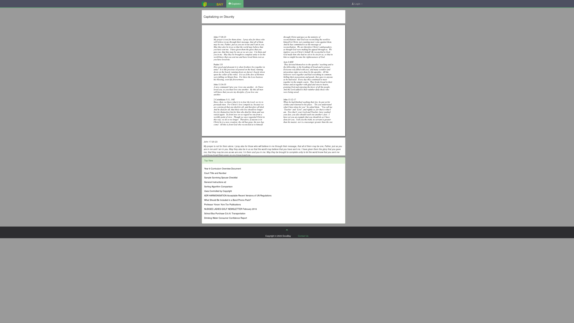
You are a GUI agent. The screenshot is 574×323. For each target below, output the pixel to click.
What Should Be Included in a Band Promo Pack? (227, 199)
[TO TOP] (287, 229)
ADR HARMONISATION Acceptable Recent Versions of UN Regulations (237, 195)
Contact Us (303, 235)
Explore (235, 3)
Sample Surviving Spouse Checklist (221, 177)
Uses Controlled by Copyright (218, 190)
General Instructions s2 (215, 181)
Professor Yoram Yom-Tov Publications (222, 204)
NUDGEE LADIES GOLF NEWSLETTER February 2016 (230, 208)
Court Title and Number (215, 173)
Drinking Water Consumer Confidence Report (225, 217)
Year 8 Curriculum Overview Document (222, 168)
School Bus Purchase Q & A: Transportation (224, 213)
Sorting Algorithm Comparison (218, 186)
